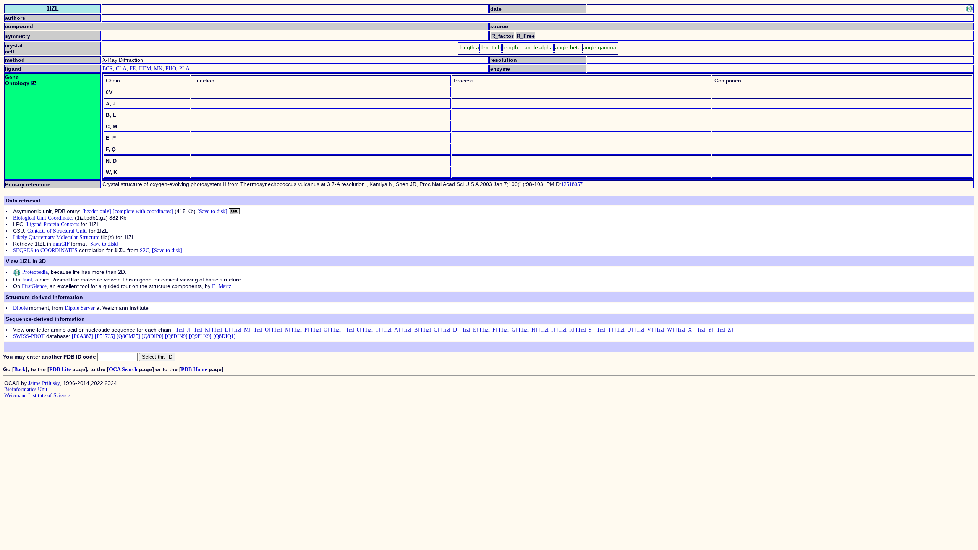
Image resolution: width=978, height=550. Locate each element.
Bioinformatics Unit (25, 389)
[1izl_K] (201, 330)
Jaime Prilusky (44, 383)
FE (133, 68)
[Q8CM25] (128, 336)
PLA (184, 68)
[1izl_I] (547, 330)
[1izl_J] (182, 330)
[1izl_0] (352, 330)
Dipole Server (80, 308)
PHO (170, 68)
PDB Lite (60, 369)
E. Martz (221, 286)
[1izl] (337, 330)
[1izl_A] (391, 330)
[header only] (96, 211)
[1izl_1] (371, 330)
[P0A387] (82, 336)
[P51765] (105, 336)
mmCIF (61, 244)
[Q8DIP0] (153, 336)
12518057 (572, 184)
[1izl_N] (281, 330)
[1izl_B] (410, 330)
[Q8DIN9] (176, 336)
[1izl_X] (684, 330)
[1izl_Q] (320, 330)
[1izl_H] (528, 330)
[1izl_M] (241, 330)
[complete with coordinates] (143, 211)
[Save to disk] (212, 211)
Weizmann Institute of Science (37, 395)
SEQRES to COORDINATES (45, 250)
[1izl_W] (664, 330)
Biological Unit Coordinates (43, 218)
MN (158, 68)
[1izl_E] (469, 330)
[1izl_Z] (724, 330)
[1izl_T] (604, 330)
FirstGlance (34, 286)
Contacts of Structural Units (57, 231)
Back (20, 369)
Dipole (20, 308)
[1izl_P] (300, 330)
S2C (144, 250)
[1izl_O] (261, 330)
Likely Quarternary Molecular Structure (56, 237)
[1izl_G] (508, 330)
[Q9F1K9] (200, 336)
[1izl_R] (566, 330)
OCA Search (123, 369)
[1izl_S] (585, 330)
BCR (107, 68)
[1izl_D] (449, 330)
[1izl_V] (644, 330)
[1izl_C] (430, 330)
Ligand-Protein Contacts (52, 224)
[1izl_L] (221, 330)
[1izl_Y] (704, 330)
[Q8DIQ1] (224, 336)
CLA (121, 68)
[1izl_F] (488, 330)
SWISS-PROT (29, 336)
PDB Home (194, 369)
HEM (145, 68)
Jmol (27, 280)
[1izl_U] (624, 330)
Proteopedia (34, 272)
